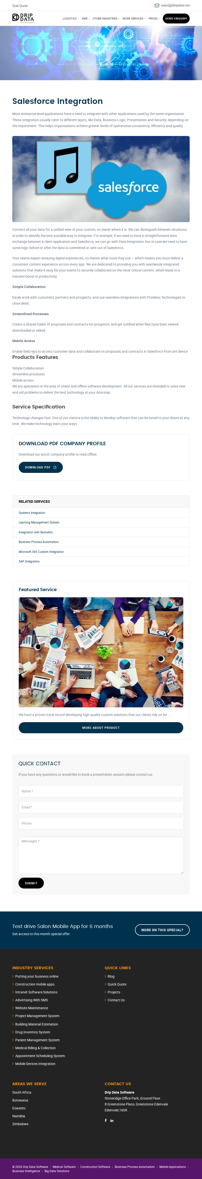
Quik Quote (20, 5)
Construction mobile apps (34, 984)
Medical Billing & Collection (35, 1047)
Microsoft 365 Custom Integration (41, 552)
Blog (111, 976)
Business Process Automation (39, 542)
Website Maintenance (31, 1007)
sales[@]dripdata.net (175, 5)
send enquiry (176, 18)
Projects (114, 992)
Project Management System (37, 1015)
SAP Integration (29, 561)
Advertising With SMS (31, 1000)
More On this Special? (162, 930)
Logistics (70, 18)
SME (84, 18)
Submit (31, 883)
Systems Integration (32, 513)
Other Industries (105, 18)
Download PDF (38, 467)
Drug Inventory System (32, 1032)
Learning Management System (39, 522)
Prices (153, 18)
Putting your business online (36, 976)
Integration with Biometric (36, 532)
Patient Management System (37, 1040)
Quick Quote (117, 984)
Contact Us (116, 1000)
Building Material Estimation (36, 1024)
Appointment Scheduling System (40, 1055)
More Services (133, 18)
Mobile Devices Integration (35, 1063)
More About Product (101, 728)
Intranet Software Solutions (36, 992)
